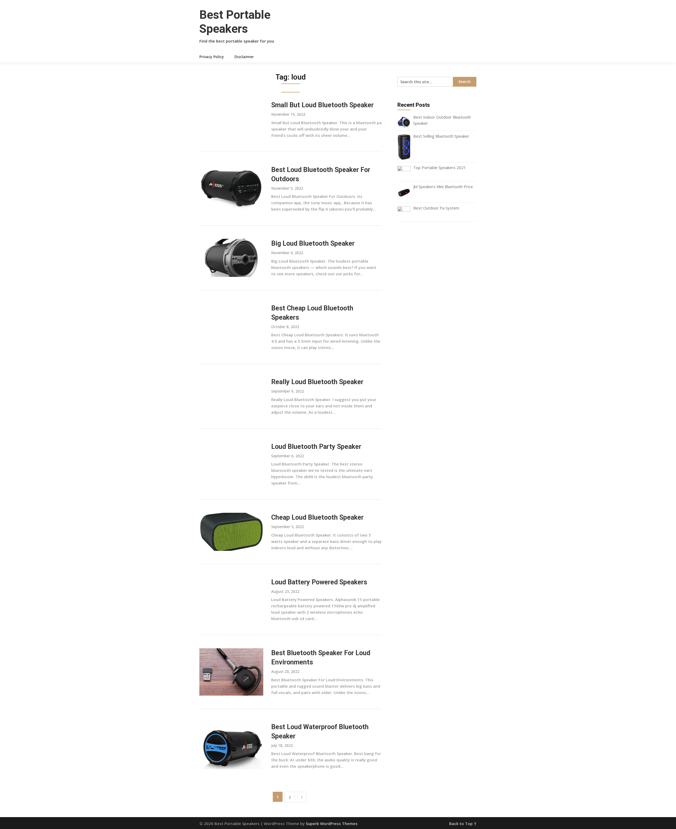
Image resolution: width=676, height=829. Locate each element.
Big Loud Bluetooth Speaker (313, 243)
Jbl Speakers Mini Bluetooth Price (443, 186)
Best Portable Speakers (234, 22)
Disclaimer (244, 56)
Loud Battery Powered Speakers (319, 582)
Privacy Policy (211, 56)
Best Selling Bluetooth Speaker (441, 136)
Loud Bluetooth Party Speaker (316, 446)
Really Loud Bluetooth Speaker (317, 382)
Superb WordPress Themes (332, 823)
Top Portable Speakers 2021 (439, 167)
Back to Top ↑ (463, 823)
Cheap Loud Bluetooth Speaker (317, 517)
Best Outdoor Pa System (436, 208)
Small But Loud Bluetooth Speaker (322, 105)
